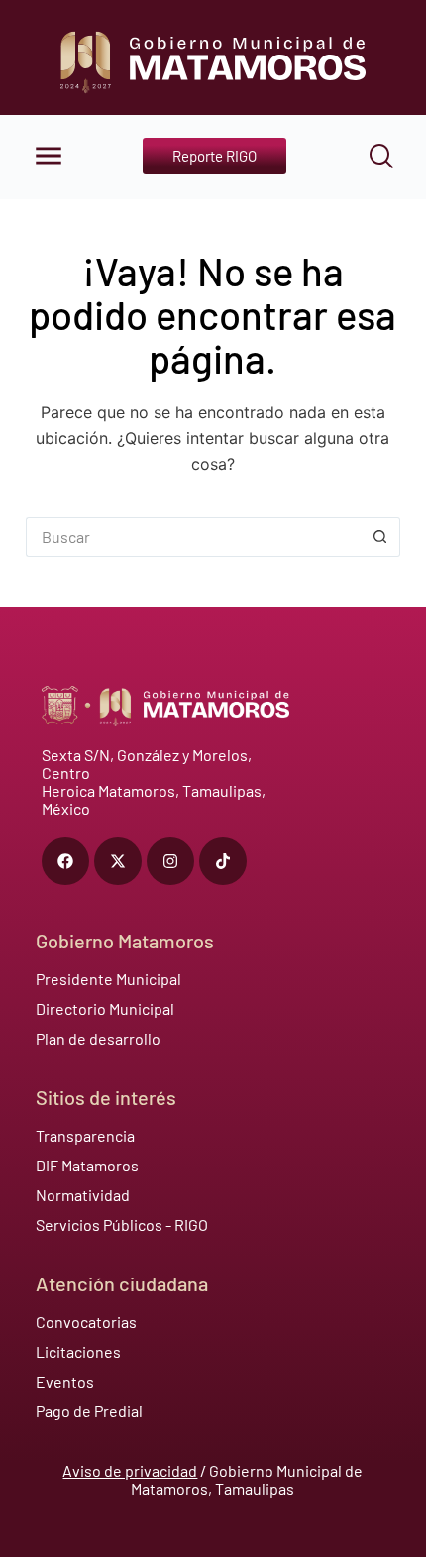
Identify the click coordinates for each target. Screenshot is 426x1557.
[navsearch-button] (368, 156)
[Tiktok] (223, 861)
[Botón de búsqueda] (380, 537)
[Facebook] (65, 861)
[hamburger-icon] (46, 157)
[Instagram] (170, 861)
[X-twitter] (118, 861)
